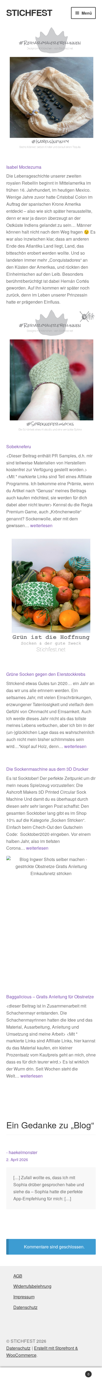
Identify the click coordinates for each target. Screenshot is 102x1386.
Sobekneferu (18, 446)
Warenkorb (78, 1372)
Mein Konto (17, 1377)
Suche (51, 1377)
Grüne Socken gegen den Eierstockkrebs (45, 674)
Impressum (24, 1297)
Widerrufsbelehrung (32, 1286)
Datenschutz (25, 1307)
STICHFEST (29, 12)
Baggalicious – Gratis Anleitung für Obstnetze (50, 996)
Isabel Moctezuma (23, 167)
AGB (17, 1276)
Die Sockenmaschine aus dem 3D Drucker (47, 769)
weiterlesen (41, 525)
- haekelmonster (21, 1152)
